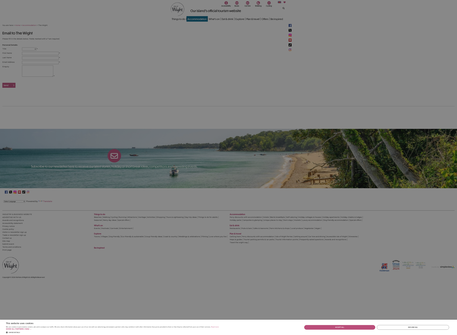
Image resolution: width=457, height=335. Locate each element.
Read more (215, 327)
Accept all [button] (339, 327)
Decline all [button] (413, 327)
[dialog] (228, 327)
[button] (112, 329)
